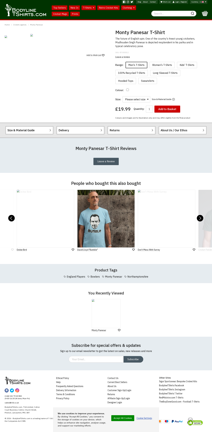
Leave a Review (106, 161)
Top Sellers (59, 7)
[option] (16, 37)
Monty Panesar (36, 25)
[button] (11, 218)
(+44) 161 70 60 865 (13, 396)
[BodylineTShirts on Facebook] (124, 2)
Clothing (128, 7)
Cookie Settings (144, 418)
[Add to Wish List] (119, 330)
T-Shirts (87, 7)
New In (74, 7)
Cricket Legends (20, 25)
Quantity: (139, 108)
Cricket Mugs (60, 13)
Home (7, 25)
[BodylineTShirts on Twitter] (132, 2)
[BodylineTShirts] (17, 380)
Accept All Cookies (123, 418)
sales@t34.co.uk (12, 402)
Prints (75, 13)
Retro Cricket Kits (108, 7)
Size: (118, 99)
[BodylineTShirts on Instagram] (128, 2)
